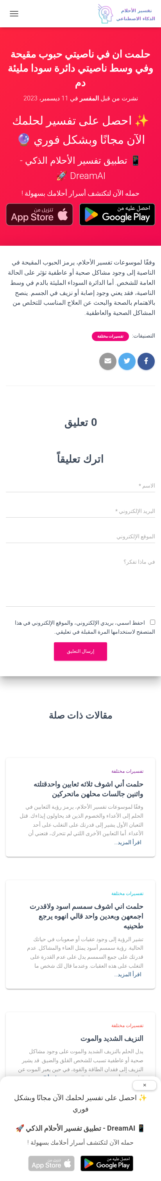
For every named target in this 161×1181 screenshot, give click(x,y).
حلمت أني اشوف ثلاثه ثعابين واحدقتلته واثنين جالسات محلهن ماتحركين (88, 788)
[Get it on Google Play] (117, 214)
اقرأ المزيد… (127, 842)
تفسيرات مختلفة (110, 336)
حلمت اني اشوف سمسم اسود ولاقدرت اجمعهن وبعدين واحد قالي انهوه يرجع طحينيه (86, 915)
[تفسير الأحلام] (123, 13)
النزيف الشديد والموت (111, 1038)
